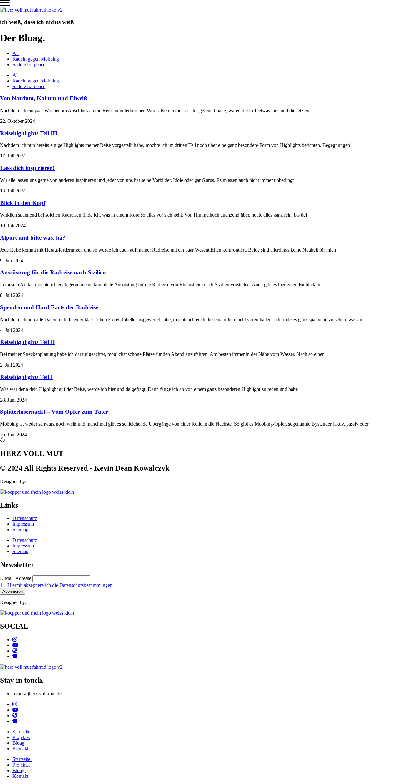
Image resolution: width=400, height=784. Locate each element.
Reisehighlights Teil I (26, 377)
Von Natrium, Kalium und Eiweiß (43, 98)
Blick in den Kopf (22, 203)
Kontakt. (21, 748)
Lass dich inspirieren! (27, 168)
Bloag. (19, 743)
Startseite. (22, 731)
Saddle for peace (28, 64)
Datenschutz (24, 518)
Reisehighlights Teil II (27, 342)
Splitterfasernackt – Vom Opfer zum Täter (54, 411)
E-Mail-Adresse (15, 578)
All (15, 53)
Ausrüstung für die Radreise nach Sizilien (53, 272)
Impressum (23, 524)
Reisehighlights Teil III (28, 133)
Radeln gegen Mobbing (35, 59)
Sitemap (20, 529)
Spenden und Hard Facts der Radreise (49, 307)
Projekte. (21, 737)
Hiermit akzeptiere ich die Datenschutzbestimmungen (60, 585)
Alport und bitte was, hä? (33, 237)
